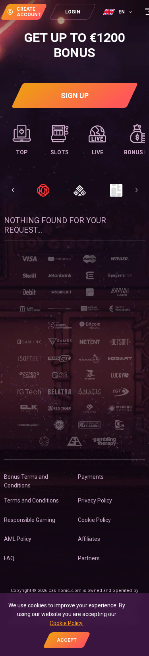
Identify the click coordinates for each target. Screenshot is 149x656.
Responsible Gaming (29, 520)
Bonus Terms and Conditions (26, 481)
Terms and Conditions (31, 500)
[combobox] (118, 12)
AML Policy (17, 539)
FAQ (9, 558)
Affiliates (89, 539)
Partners (89, 558)
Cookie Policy (94, 520)
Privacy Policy (95, 500)
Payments (91, 477)
